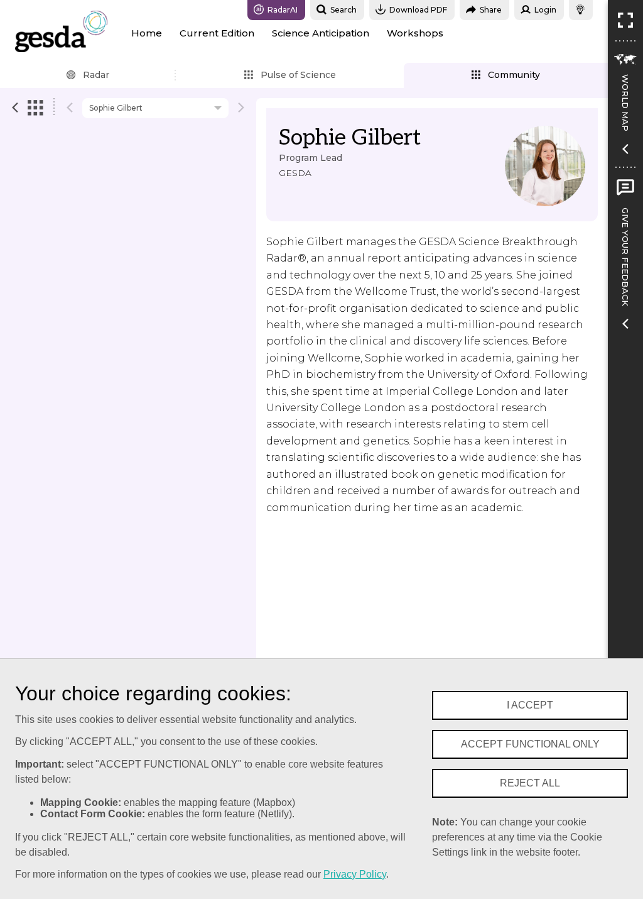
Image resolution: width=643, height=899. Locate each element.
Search (343, 9)
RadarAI (282, 9)
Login (545, 9)
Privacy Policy (354, 874)
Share (491, 9)
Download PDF (418, 9)
